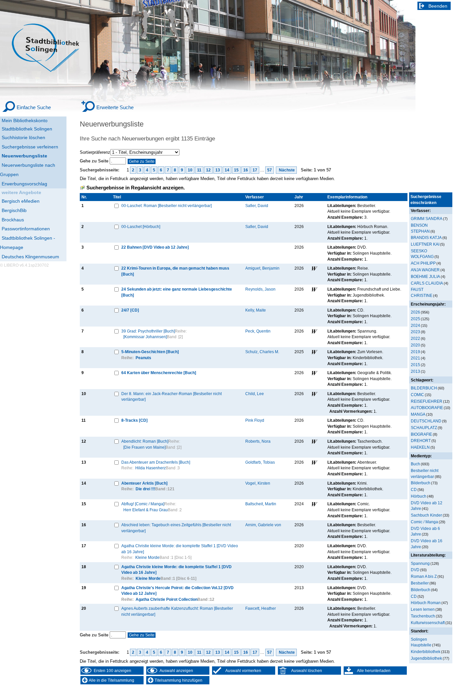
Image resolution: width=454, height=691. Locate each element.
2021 (415, 358)
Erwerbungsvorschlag (24, 183)
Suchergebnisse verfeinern (30, 146)
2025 (415, 319)
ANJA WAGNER (425, 270)
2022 (415, 338)
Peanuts (143, 357)
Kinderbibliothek (425, 651)
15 (236, 170)
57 (269, 170)
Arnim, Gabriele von (263, 525)
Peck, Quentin (258, 331)
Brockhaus (13, 219)
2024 (415, 325)
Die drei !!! (145, 489)
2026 (415, 312)
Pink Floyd (254, 420)
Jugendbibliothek (426, 658)
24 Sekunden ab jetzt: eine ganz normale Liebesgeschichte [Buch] (176, 292)
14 (227, 170)
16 (245, 170)
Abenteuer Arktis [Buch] (144, 483)
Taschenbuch (423, 616)
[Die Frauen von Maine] (144, 447)
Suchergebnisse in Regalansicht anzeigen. (135, 187)
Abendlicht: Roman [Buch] (144, 441)
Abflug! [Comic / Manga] (142, 504)
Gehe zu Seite (95, 160)
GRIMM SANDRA (426, 218)
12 (208, 170)
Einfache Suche (34, 107)
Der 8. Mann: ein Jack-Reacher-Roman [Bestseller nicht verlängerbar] (171, 396)
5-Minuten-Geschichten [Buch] (150, 351)
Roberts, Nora (258, 441)
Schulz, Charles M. (262, 351)
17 (255, 170)
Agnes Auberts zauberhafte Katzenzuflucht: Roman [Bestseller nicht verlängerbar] (177, 611)
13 (217, 170)
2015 (415, 364)
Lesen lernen (423, 609)
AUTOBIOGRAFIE (427, 407)
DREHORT (421, 440)
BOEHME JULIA (425, 276)
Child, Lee (254, 393)
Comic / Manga (424, 522)
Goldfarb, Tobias (260, 462)
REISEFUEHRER (426, 401)
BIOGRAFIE (421, 434)
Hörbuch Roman (426, 602)
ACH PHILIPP (423, 263)
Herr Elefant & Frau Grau (145, 510)
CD (414, 489)
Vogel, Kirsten (257, 483)
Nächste (286, 170)
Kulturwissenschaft (428, 622)
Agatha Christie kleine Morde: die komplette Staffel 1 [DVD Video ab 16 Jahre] (179, 549)
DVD (415, 570)
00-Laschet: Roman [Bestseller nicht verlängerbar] (166, 205)
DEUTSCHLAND (426, 421)
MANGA (418, 414)
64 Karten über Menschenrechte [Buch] (158, 372)
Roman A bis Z (424, 576)
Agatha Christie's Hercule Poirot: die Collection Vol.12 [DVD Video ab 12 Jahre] (177, 590)
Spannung (420, 563)
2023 (415, 332)
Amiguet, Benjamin (262, 268)
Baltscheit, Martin (260, 504)
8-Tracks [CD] (134, 420)
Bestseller (420, 583)
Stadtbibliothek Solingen (27, 128)
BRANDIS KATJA (426, 237)
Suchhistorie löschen (23, 137)
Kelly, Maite (255, 310)
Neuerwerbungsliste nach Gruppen (27, 169)
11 (199, 170)
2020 (415, 345)
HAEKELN (420, 447)
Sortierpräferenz (95, 152)
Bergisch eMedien (21, 201)
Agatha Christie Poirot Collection (166, 599)
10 (190, 170)
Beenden (437, 6)
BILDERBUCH (424, 388)
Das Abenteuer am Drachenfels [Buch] (155, 462)
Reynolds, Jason (260, 289)
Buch (415, 464)
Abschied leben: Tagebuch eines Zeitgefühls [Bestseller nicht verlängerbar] (176, 528)
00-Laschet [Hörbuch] (140, 226)
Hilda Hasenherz (150, 468)
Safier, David (256, 205)
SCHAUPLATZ (424, 427)
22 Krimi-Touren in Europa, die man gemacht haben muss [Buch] (175, 271)
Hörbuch (418, 496)
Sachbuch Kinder (426, 515)
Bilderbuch (420, 483)
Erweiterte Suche (115, 107)
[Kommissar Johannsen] (145, 337)
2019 (415, 351)
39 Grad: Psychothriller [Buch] (148, 331)
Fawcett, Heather (260, 608)
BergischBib (14, 210)
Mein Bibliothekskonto (25, 120)
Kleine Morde (147, 557)
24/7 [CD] (130, 310)
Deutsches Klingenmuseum (30, 256)
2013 (415, 371)
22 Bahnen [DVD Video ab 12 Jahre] (155, 247)
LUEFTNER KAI (425, 244)
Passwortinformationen (26, 228)
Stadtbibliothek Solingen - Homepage (27, 242)
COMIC (417, 394)
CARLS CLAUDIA (427, 283)
